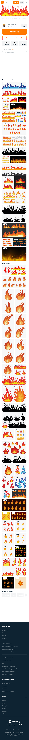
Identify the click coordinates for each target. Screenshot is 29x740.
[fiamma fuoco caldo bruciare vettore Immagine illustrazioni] (5, 99)
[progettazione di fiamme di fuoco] (10, 105)
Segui (24, 26)
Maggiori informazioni (9, 52)
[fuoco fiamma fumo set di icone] (14, 166)
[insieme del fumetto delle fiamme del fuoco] (14, 154)
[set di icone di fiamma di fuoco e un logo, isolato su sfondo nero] (9, 284)
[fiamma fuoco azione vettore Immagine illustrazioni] (14, 88)
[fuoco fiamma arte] (9, 528)
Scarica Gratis (14, 31)
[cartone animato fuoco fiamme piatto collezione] (14, 263)
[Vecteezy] (2, 2)
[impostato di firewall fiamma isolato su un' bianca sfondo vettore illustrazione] (6, 112)
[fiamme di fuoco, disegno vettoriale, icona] (14, 216)
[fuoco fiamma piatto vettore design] (8, 633)
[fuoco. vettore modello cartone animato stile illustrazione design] (6, 704)
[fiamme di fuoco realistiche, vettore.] (10, 192)
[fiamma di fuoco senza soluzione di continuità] (5, 184)
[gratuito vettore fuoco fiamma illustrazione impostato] (14, 693)
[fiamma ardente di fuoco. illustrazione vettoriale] (10, 120)
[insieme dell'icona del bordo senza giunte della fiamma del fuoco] (8, 130)
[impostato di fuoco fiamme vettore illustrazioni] (8, 658)
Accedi (21, 2)
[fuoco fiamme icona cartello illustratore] (8, 723)
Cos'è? (13, 49)
